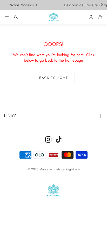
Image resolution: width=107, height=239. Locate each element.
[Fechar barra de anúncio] (102, 4)
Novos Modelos (21, 5)
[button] (6, 17)
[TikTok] (59, 139)
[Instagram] (48, 139)
